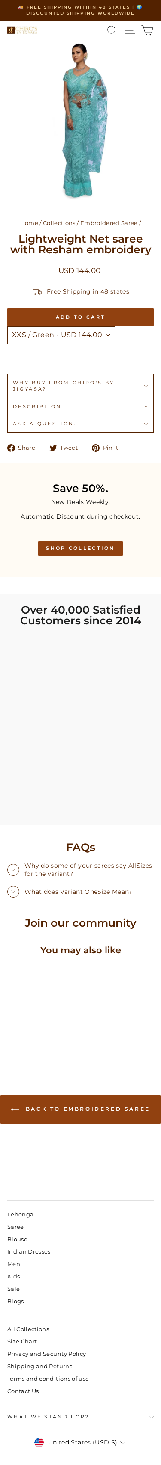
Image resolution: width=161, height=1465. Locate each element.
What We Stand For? (48, 1417)
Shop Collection (80, 548)
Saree (15, 1227)
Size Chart (22, 1341)
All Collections (28, 1329)
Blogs (15, 1301)
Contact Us (23, 1391)
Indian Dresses (29, 1252)
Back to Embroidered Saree (86, 1109)
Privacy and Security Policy (46, 1354)
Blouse (17, 1239)
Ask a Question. (44, 424)
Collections (59, 223)
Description (37, 406)
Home (29, 223)
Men (13, 1264)
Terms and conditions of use (48, 1379)
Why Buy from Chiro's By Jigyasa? (63, 386)
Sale (13, 1289)
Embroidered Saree (109, 223)
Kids (13, 1276)
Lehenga (20, 1214)
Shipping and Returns (39, 1366)
